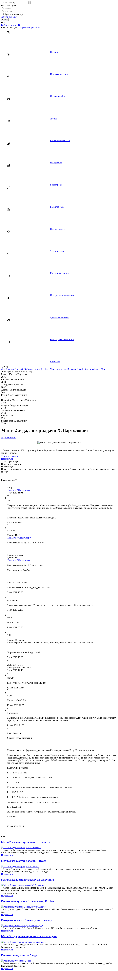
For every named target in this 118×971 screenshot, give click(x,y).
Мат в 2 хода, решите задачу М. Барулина (27, 879)
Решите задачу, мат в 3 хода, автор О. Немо (28, 901)
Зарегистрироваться (30, 27)
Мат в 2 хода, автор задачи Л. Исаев (23, 860)
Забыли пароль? (9, 17)
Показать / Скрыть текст (19, 490)
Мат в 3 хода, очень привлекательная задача (29, 936)
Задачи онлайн (8, 437)
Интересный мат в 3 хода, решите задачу (26, 919)
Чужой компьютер (14, 14)
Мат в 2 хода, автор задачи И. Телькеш (25, 842)
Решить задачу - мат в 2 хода (19, 955)
